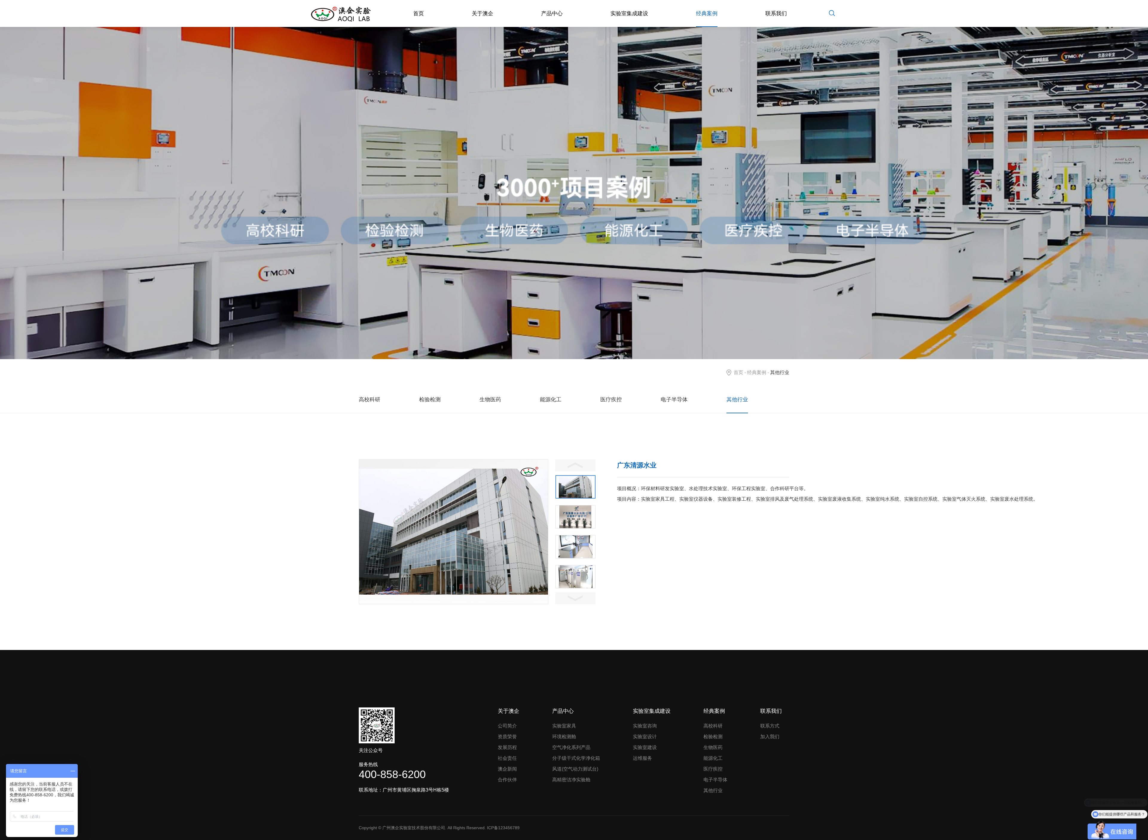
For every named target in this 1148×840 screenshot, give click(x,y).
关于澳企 (482, 13)
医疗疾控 (611, 399)
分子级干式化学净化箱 (576, 758)
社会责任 (507, 758)
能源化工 (550, 399)
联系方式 (769, 725)
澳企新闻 (507, 768)
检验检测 (430, 399)
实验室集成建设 (629, 13)
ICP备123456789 (503, 827)
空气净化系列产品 (571, 747)
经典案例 (707, 13)
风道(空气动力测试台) (575, 768)
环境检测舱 (564, 736)
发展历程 (507, 747)
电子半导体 (674, 399)
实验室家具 (564, 725)
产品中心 (552, 13)
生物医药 (490, 399)
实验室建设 (645, 747)
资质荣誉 (507, 736)
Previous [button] (575, 465)
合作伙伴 (507, 779)
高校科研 (369, 399)
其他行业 (737, 399)
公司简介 (507, 725)
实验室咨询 (645, 725)
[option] (453, 532)
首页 (418, 13)
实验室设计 (645, 736)
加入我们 (769, 736)
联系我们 (776, 13)
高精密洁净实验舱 (571, 779)
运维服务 (642, 758)
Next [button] (575, 598)
